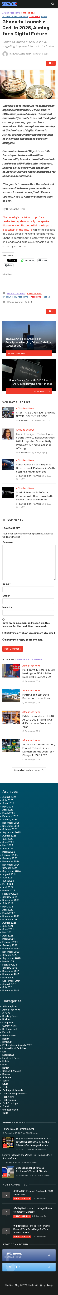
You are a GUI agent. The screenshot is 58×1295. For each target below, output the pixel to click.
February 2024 (10, 893)
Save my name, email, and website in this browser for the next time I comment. (26, 625)
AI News (6, 1013)
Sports (6, 1080)
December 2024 (10, 861)
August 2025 (9, 835)
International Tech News (15, 16)
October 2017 (9, 977)
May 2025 (7, 845)
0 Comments (40, 1198)
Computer (7, 1022)
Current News (28, 13)
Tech (5, 1087)
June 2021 (8, 929)
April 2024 (7, 887)
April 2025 (7, 848)
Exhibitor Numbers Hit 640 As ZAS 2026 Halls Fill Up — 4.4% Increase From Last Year (38, 721)
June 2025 (8, 842)
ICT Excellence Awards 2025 (17, 1045)
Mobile (5, 1061)
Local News (8, 1055)
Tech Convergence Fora (14, 1093)
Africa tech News (11, 13)
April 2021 (7, 935)
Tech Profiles (9, 1100)
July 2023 (7, 903)
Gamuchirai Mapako (30, 476)
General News (9, 1035)
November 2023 (10, 900)
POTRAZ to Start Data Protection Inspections (36, 696)
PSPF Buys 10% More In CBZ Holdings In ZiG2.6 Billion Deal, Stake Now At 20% (38, 673)
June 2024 (8, 881)
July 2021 (7, 926)
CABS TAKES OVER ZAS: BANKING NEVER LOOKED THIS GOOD (35, 414)
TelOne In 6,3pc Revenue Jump (18, 1129)
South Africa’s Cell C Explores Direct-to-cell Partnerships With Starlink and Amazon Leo (35, 468)
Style (5, 1084)
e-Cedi (29, 302)
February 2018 (10, 964)
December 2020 (10, 948)
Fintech (6, 1032)
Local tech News (10, 1058)
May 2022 (7, 906)
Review (6, 1074)
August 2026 (9, 797)
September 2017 (11, 981)
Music (5, 1064)
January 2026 (9, 819)
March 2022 (8, 913)
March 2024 (8, 890)
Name (6, 584)
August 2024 (9, 874)
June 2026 (8, 803)
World (44, 16)
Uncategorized (10, 1109)
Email (6, 595)
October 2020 (9, 955)
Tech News (34, 16)
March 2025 (8, 852)
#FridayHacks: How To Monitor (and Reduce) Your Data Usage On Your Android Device (31, 1229)
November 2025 (10, 826)
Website (7, 607)
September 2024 (11, 871)
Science (6, 1077)
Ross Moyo (25, 420)
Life (4, 1051)
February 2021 (10, 942)
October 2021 (9, 919)
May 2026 (7, 806)
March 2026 (8, 813)
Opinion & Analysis (11, 1071)
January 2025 (9, 858)
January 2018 (9, 968)
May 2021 (7, 932)
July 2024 (7, 877)
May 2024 (7, 884)
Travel (5, 1106)
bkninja (49, 1285)
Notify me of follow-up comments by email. (30, 633)
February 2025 (10, 855)
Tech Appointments (12, 1090)
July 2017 (7, 987)
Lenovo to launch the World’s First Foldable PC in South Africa (27, 1157)
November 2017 (10, 974)
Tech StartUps (10, 1103)
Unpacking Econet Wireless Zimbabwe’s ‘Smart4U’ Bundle (31, 1170)
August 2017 (9, 984)
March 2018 (8, 961)
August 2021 (9, 922)
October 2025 (9, 829)
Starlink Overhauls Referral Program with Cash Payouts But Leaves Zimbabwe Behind (35, 496)
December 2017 (10, 971)
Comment (8, 542)
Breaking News (10, 1016)
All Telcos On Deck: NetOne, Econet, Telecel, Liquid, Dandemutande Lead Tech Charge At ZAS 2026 (38, 750)
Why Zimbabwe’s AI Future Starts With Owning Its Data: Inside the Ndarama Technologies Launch (33, 1142)
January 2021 (9, 945)
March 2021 (8, 939)
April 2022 (7, 910)
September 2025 (11, 832)
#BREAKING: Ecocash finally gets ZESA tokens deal (33, 1193)
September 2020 (11, 958)
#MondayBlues (10, 1006)
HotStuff (7, 1042)
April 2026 (7, 810)
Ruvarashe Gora (21, 54)
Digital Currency (15, 302)
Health (5, 1038)
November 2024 (10, 864)
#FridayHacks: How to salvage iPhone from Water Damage (32, 1210)
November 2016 (10, 990)
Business (7, 1019)
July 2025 (7, 839)
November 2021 (10, 916)
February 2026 (10, 816)
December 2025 (10, 823)
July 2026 (7, 800)
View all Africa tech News (27, 770)
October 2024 (9, 868)
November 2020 (10, 952)
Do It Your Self (9, 1029)
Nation (5, 1067)
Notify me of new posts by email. (24, 639)
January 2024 (9, 897)
